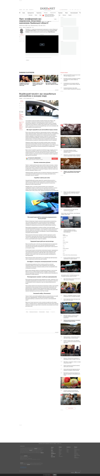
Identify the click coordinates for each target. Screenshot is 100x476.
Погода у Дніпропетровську (72, 254)
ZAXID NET (47, 9)
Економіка (30, 15)
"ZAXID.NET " (36, 448)
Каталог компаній (64, 9)
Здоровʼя (69, 15)
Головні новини (42, 311)
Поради (41, 15)
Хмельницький (74, 12)
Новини (20, 9)
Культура (64, 15)
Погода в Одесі (65, 254)
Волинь (46, 12)
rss (80, 9)
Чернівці (60, 12)
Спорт (59, 15)
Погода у (65, 235)
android (77, 9)
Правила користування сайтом (77, 455)
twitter (70, 9)
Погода (64, 234)
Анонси (27, 60)
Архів (52, 455)
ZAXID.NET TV (31, 9)
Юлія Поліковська (21, 34)
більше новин (70, 408)
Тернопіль (39, 12)
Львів (23, 12)
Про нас (75, 448)
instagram (72, 9)
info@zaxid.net (30, 458)
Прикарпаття (31, 12)
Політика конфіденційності (76, 457)
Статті (24, 9)
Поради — (21, 98)
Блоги (27, 9)
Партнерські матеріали (34, 311)
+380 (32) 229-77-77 (25, 457)
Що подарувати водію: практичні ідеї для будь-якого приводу (21, 116)
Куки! (51, 474)
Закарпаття (53, 12)
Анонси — (21, 27)
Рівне (66, 12)
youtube (75, 9)
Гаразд (55, 19)
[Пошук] (79, 12)
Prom (32, 134)
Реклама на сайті (76, 454)
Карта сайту (53, 456)
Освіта (36, 15)
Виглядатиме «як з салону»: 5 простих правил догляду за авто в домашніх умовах (21, 125)
